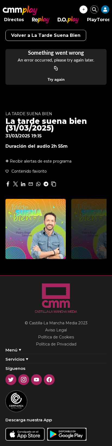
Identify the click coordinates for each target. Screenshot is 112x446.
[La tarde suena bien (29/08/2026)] (35, 229)
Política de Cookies (56, 337)
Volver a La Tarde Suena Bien (45, 35)
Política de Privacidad (56, 344)
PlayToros (98, 19)
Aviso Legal (56, 330)
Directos (14, 19)
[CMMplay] (20, 10)
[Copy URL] (56, 68)
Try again (56, 79)
